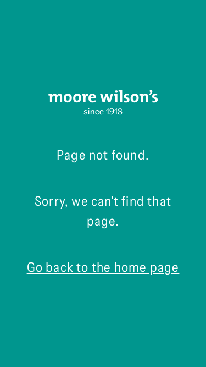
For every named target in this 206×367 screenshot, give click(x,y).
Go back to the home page (103, 267)
